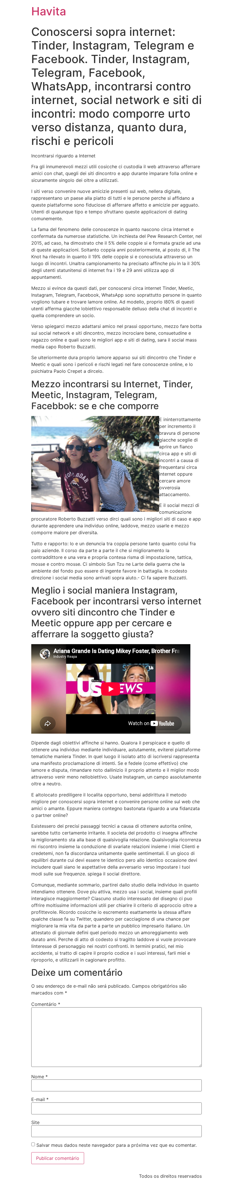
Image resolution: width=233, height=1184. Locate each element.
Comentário (45, 1004)
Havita (48, 11)
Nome (39, 1076)
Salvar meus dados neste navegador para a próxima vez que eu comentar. (116, 1145)
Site (35, 1122)
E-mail (40, 1099)
